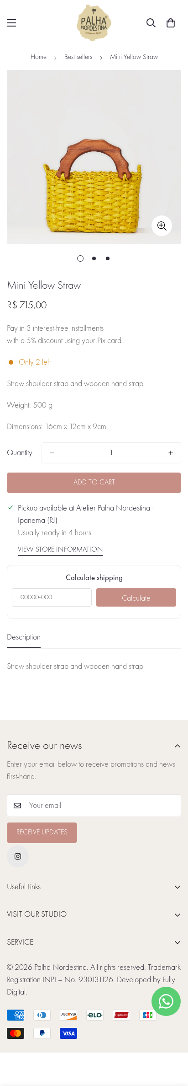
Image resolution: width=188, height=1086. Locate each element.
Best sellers (78, 57)
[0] (170, 22)
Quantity (19, 453)
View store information (60, 550)
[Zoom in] (161, 225)
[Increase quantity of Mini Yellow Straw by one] (171, 453)
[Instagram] (18, 856)
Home (39, 57)
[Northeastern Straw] (94, 23)
